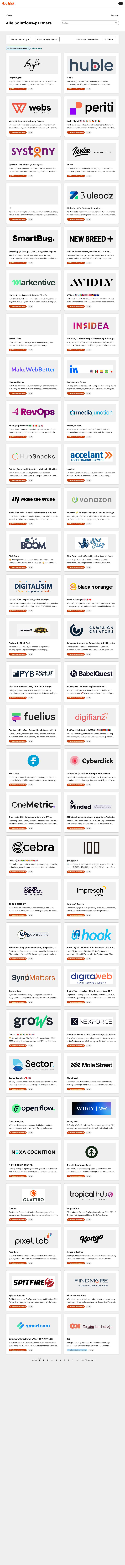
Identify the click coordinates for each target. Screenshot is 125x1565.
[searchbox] (89, 23)
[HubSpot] (8, 3)
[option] (19, 39)
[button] (115, 15)
